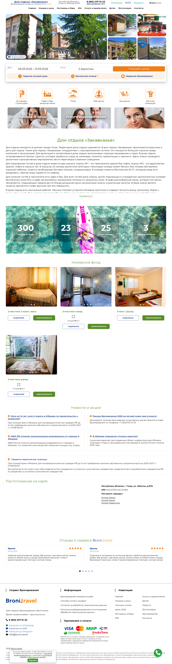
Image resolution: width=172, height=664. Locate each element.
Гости (63, 68)
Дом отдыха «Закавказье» (31, 2)
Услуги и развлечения (95, 8)
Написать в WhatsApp (21, 625)
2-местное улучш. (18, 379)
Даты (10, 68)
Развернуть (86, 196)
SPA (80, 8)
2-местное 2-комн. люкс (22, 311)
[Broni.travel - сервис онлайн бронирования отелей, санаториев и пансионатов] (21, 600)
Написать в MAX (18, 628)
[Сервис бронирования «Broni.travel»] (155, 3)
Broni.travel (16, 648)
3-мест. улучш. (125, 311)
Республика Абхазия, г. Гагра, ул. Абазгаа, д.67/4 (69, 2)
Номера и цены (46, 8)
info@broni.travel (18, 634)
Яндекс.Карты (108, 498)
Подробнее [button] (18, 318)
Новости (146, 605)
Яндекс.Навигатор (110, 503)
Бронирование (150, 614)
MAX (128, 2)
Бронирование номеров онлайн (76, 596)
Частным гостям (123, 605)
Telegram (138, 3)
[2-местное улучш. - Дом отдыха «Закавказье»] (31, 354)
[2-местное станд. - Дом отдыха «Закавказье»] (86, 287)
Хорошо (33, 660)
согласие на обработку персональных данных (36, 656)
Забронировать (44, 318)
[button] (28, 304)
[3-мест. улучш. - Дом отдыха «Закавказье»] (140, 287)
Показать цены (139, 68)
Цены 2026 (120, 609)
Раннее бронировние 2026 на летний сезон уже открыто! (125, 416)
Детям (112, 8)
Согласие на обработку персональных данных (83, 605)
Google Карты (108, 500)
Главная (32, 8)
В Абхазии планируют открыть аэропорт (115, 436)
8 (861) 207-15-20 (96, 2)
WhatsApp (117, 3)
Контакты (139, 8)
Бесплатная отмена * (87, 76)
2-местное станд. (72, 311)
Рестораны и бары (66, 8)
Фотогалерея (124, 8)
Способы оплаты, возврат (73, 601)
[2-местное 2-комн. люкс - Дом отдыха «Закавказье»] (31, 287)
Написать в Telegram (21, 631)
